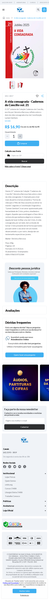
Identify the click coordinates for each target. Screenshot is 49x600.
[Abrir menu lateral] (3, 9)
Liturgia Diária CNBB (13, 492)
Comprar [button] (23, 143)
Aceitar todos (24, 591)
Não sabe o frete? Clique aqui (18, 166)
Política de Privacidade (11, 583)
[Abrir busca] (38, 9)
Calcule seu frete (13, 151)
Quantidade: (10, 132)
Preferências (24, 595)
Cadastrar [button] (24, 427)
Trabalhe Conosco (12, 496)
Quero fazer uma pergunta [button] (24, 355)
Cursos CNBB (11, 488)
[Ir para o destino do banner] (24, 282)
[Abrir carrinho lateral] (44, 9)
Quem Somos (10, 481)
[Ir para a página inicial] (20, 9)
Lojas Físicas (10, 477)
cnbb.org (8, 484)
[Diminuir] (7, 136)
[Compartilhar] (42, 96)
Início (8, 18)
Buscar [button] (24, 161)
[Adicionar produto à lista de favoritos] (37, 96)
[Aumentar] (20, 136)
